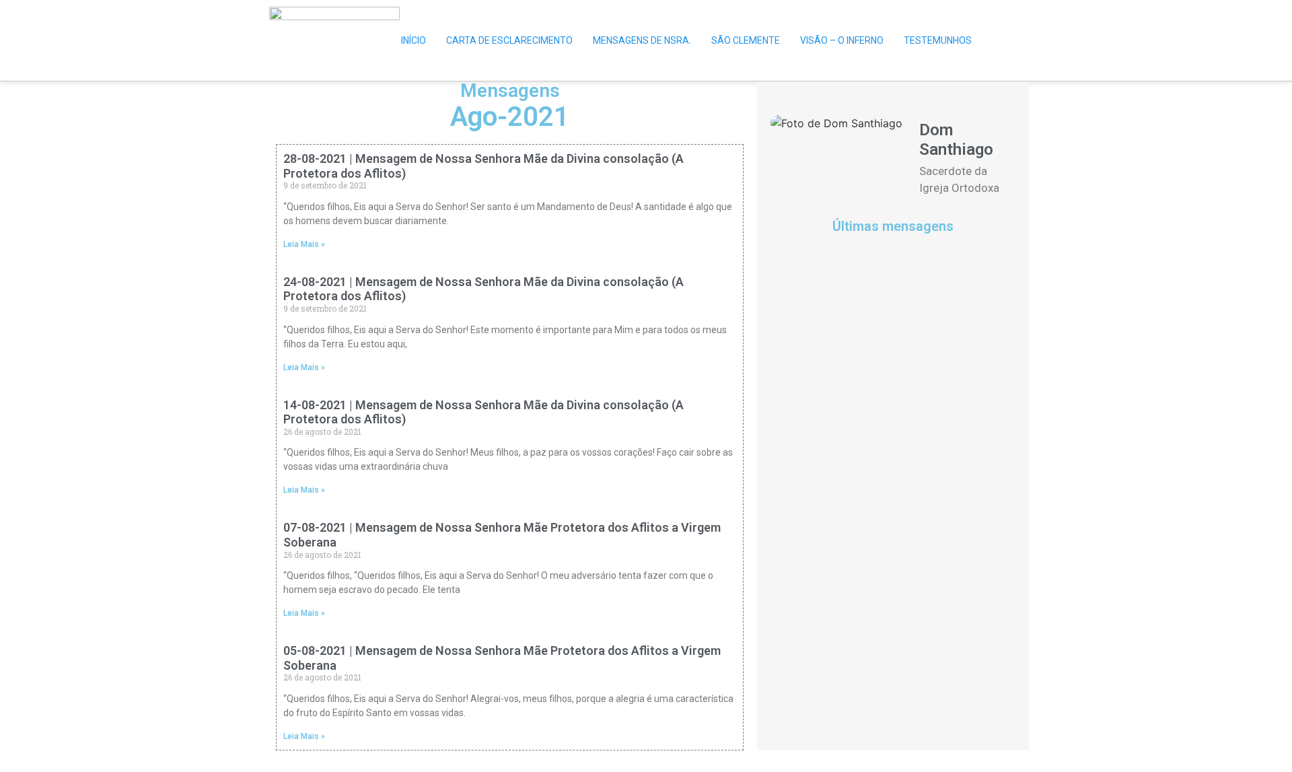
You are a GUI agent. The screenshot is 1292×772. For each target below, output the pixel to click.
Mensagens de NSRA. (642, 40)
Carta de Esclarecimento (509, 40)
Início (413, 40)
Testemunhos (938, 40)
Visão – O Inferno (842, 40)
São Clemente (745, 40)
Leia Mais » (304, 244)
